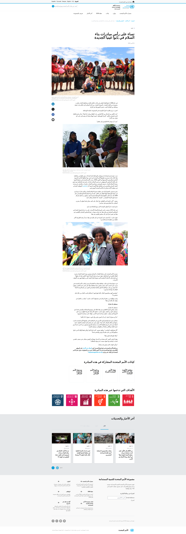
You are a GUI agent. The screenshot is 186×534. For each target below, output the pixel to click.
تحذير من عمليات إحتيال (75, 530)
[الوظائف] (59, 491)
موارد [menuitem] (114, 13)
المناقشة (84, 186)
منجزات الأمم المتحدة (88, 481)
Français (64, 1)
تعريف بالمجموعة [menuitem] (78, 13)
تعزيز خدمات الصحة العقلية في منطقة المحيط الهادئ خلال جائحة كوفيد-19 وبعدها (82, 453)
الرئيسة (132, 20)
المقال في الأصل (87, 348)
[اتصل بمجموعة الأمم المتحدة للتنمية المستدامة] (81, 503)
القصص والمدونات (120, 20)
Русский (59, 1)
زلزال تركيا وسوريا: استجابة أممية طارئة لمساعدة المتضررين (104, 453)
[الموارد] (59, 481)
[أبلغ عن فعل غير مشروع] (59, 502)
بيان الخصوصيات (67, 530)
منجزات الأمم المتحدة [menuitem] (125, 13)
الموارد (68, 481)
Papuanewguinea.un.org (95, 352)
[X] (53, 109)
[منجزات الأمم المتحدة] (81, 481)
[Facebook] (53, 114)
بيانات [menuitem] (107, 13)
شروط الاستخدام (55, 530)
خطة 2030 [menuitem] (99, 13)
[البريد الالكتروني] (53, 119)
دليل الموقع (61, 530)
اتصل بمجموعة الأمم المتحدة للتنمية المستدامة (88, 503)
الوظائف (68, 491)
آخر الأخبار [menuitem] (89, 13)
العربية (76, 1)
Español (54, 1)
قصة (96, 426)
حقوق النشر (83, 530)
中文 (73, 1)
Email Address (130, 497)
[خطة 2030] (81, 491)
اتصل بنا (87, 530)
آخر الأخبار (127, 20)
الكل (104, 426)
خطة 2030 (90, 491)
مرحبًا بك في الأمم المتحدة (125, 2)
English (69, 1)
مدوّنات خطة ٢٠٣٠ (85, 426)
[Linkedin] (53, 104)
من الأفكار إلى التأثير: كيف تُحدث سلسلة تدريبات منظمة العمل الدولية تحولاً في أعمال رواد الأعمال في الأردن (126, 455)
